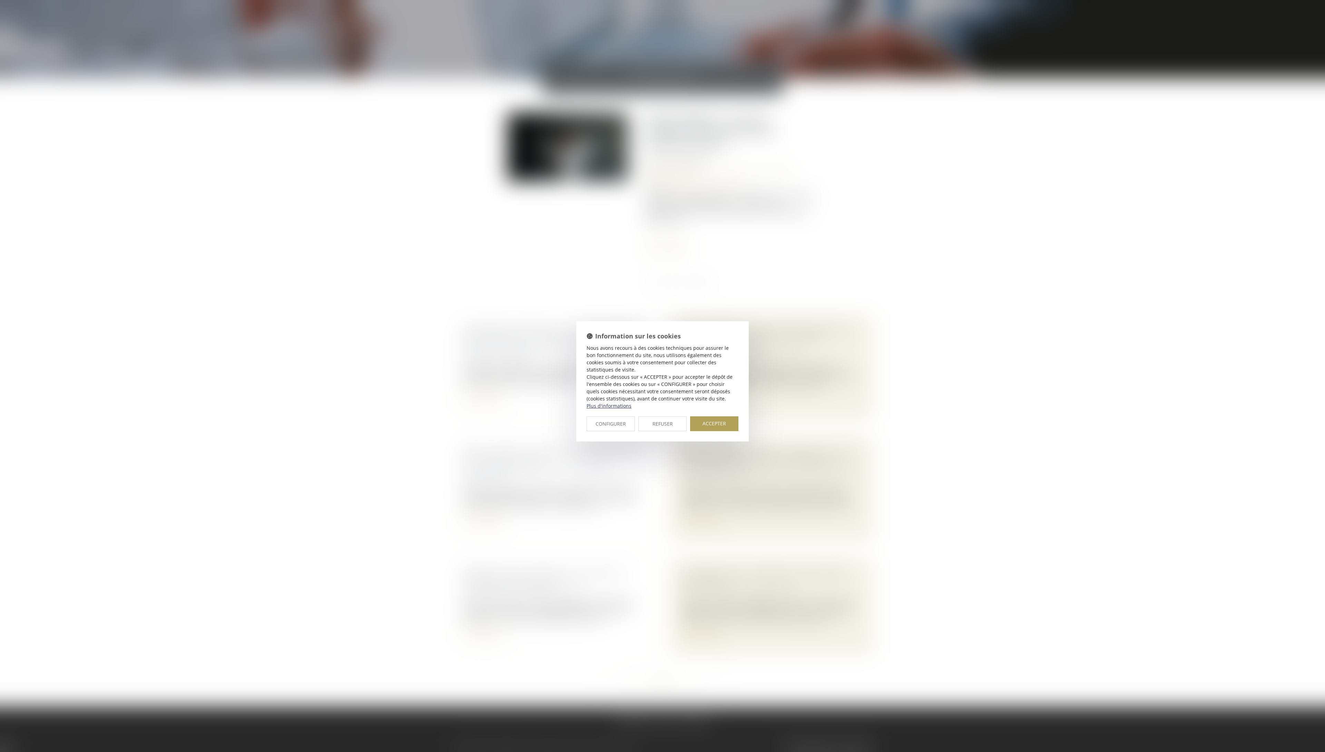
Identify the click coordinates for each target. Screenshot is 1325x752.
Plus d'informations (609, 406)
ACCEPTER (714, 423)
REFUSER (662, 423)
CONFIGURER (611, 423)
